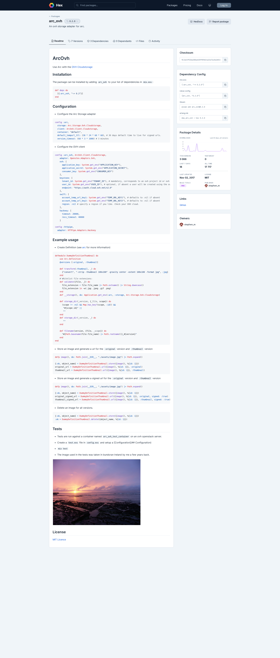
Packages (172, 5)
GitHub (183, 205)
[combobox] (104, 5)
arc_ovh (55, 21)
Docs (199, 5)
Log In (224, 5)
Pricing (187, 5)
